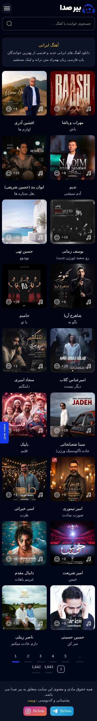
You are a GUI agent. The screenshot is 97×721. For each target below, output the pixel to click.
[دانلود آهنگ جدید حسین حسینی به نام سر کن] (72, 607)
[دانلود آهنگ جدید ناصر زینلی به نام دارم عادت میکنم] (24, 607)
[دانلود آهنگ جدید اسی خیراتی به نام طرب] (24, 479)
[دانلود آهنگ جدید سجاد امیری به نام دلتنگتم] (24, 350)
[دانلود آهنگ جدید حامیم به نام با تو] (24, 286)
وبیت (31, 700)
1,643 (48, 667)
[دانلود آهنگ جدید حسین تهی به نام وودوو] (24, 221)
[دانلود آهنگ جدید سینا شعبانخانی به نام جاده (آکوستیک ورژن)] (72, 415)
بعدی (61, 669)
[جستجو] (9, 24)
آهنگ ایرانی (49, 45)
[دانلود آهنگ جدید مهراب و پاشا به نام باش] (72, 93)
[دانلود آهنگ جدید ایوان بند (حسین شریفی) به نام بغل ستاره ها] (24, 157)
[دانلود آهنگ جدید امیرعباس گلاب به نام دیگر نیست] (72, 350)
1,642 (36, 667)
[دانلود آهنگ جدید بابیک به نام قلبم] (24, 415)
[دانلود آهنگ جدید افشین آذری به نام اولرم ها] (24, 93)
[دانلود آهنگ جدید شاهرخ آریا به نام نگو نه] (72, 286)
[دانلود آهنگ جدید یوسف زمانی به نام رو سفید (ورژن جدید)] (72, 221)
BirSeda (38, 711)
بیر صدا (77, 8)
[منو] (7, 8)
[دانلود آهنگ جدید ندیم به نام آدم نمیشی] (72, 157)
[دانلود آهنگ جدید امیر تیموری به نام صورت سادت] (72, 479)
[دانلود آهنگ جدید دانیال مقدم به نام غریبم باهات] (24, 543)
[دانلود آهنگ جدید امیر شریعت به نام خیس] (72, 543)
